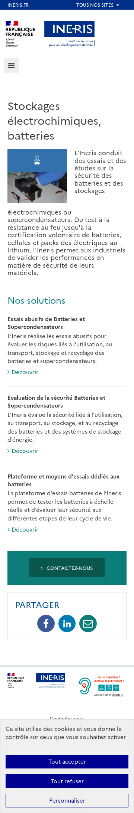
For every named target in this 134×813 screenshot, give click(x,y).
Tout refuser (67, 781)
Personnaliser (67, 800)
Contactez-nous (69, 567)
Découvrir (25, 372)
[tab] (11, 65)
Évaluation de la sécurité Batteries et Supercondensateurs (56, 401)
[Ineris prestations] (69, 33)
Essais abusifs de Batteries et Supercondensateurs (46, 322)
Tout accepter (67, 761)
